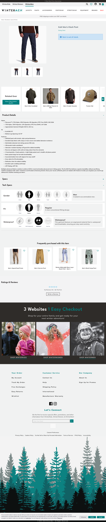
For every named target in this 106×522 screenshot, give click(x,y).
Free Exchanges (18, 387)
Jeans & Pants (14, 19)
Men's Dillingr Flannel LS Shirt (50, 106)
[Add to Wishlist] (24, 250)
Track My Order (18, 382)
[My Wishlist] (91, 4)
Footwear (60, 10)
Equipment (84, 10)
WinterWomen (17, 4)
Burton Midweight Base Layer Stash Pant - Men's (65, 268)
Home (2, 19)
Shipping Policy (49, 387)
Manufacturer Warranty (53, 396)
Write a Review (53, 294)
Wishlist (15, 396)
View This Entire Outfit (11, 102)
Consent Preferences (53, 432)
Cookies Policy (29, 435)
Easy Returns (17, 391)
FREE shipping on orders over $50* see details (53, 16)
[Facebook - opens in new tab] (50, 403)
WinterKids (6, 4)
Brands (94, 10)
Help (45, 382)
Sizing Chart (61, 30)
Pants (37, 10)
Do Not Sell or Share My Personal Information (48, 435)
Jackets (29, 10)
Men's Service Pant (40, 268)
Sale (102, 10)
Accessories (47, 10)
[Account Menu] (96, 4)
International (48, 391)
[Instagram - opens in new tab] (55, 403)
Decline (92, 517)
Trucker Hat (89, 106)
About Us (83, 378)
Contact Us (47, 378)
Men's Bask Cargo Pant (89, 268)
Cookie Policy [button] (28, 518)
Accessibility (87, 435)
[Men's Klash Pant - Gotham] (16, 71)
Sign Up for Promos (87, 382)
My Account (17, 378)
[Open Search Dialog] (87, 4)
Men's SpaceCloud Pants (15, 268)
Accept (100, 517)
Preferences (83, 517)
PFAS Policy (78, 435)
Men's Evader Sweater (70, 106)
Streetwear (72, 10)
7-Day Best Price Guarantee (53, 1)
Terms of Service (68, 435)
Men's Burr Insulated (31, 106)
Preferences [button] (59, 518)
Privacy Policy (19, 435)
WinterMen (29, 4)
